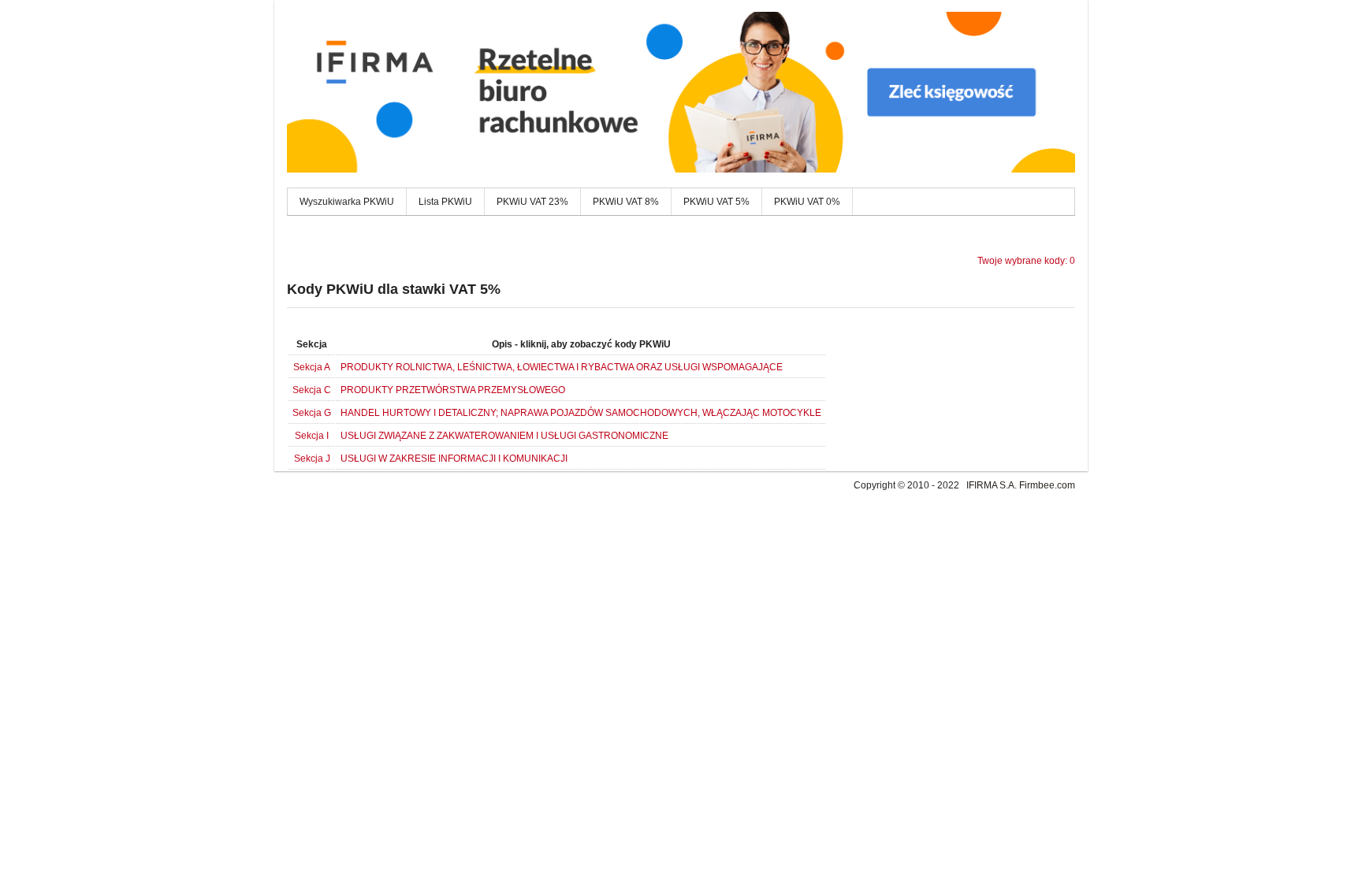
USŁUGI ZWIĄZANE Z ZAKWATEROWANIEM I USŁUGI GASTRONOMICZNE (504, 435)
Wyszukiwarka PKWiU (347, 201)
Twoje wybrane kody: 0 (1026, 260)
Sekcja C (311, 389)
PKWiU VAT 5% (716, 201)
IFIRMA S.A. (991, 485)
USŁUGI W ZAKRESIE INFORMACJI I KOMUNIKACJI (454, 458)
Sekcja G (311, 412)
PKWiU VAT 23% (532, 201)
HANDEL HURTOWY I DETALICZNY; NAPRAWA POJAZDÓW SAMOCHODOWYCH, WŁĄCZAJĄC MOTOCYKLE (580, 412)
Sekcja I (312, 435)
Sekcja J (312, 458)
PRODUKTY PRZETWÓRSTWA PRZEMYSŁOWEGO (452, 389)
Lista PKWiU (445, 201)
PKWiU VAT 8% (626, 201)
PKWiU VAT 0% (807, 201)
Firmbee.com (1047, 485)
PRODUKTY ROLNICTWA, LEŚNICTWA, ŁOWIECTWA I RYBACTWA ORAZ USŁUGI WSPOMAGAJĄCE (561, 367)
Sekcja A (311, 367)
